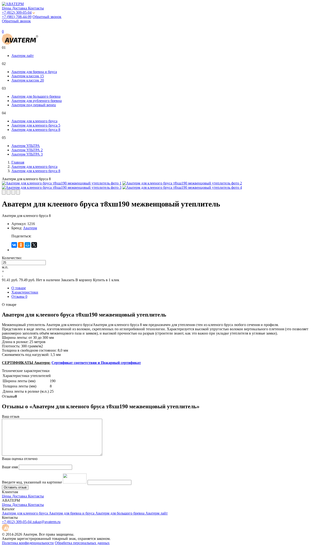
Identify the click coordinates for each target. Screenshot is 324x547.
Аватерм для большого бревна (35, 96)
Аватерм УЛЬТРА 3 (27, 154)
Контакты (36, 8)
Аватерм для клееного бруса (34, 121)
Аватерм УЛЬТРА (25, 146)
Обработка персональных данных (82, 543)
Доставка (20, 8)
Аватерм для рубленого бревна (36, 101)
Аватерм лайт (22, 56)
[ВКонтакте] (14, 245)
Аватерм (30, 228)
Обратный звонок (46, 17)
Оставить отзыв (15, 487)
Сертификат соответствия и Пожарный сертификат (96, 363)
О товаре (18, 288)
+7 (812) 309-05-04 (17, 12)
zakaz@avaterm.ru (46, 522)
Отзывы (19, 296)
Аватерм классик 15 (27, 76)
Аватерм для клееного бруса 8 (35, 130)
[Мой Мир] (27, 245)
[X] (34, 245)
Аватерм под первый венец (33, 105)
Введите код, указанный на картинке (32, 482)
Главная (17, 162)
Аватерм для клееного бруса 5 (35, 125)
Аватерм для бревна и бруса (34, 72)
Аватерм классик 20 (27, 80)
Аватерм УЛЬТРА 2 (27, 150)
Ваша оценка (19, 459)
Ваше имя (10, 467)
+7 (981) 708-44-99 (17, 17)
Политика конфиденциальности (28, 543)
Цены (7, 8)
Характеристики (24, 292)
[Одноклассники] (21, 245)
